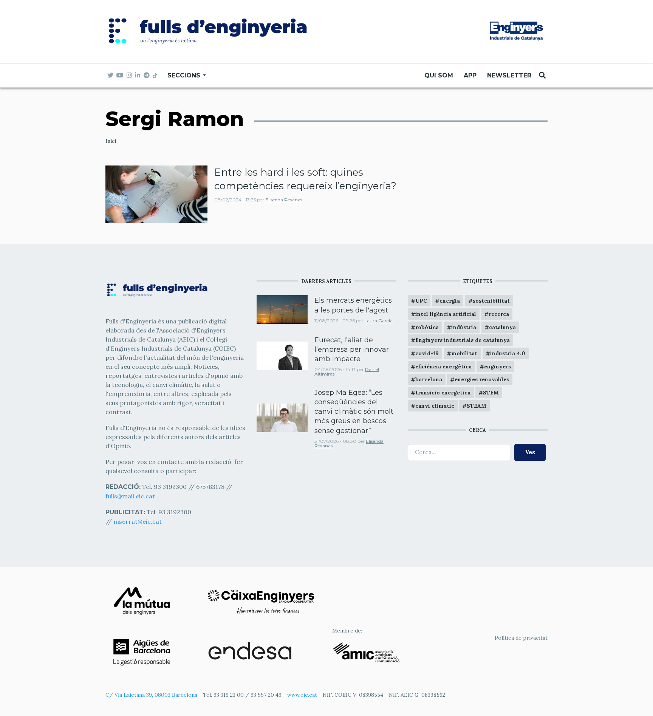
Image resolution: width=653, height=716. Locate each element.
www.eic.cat (302, 694)
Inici (110, 141)
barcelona (428, 379)
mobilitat (464, 353)
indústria (463, 327)
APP (470, 75)
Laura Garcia (378, 320)
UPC (421, 300)
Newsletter (509, 75)
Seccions (184, 75)
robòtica (427, 327)
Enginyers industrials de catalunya (462, 340)
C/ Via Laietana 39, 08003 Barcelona (151, 694)
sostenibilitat (491, 300)
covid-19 (427, 353)
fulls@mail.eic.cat (130, 496)
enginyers (497, 366)
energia (449, 300)
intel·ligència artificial (445, 314)
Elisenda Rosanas (283, 200)
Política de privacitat (521, 637)
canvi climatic (434, 405)
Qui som (438, 75)
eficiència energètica (443, 366)
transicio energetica (442, 392)
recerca (499, 314)
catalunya (502, 327)
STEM (491, 392)
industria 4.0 (507, 353)
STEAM (476, 405)
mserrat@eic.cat (137, 521)
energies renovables (482, 379)
